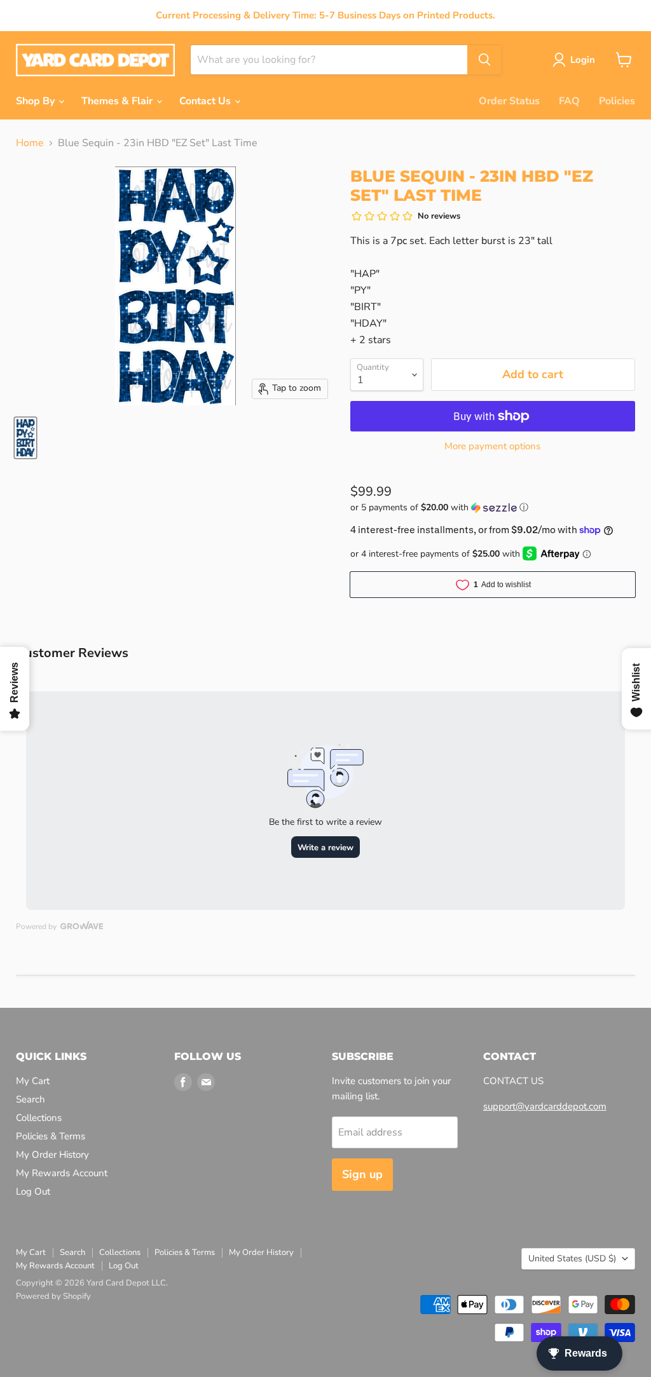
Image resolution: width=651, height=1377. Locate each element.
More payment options (492, 446)
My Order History (52, 1154)
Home (30, 143)
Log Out (33, 1191)
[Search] (484, 59)
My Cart (33, 1081)
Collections (39, 1117)
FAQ (569, 101)
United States (572, 1258)
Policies (617, 101)
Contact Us (206, 101)
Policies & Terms (50, 1136)
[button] (492, 507)
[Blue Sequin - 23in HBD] (25, 437)
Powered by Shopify (53, 1296)
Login (582, 59)
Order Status (509, 101)
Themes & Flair (118, 101)
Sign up (362, 1174)
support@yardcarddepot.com (544, 1106)
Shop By (36, 101)
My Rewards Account (61, 1173)
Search (30, 1099)
